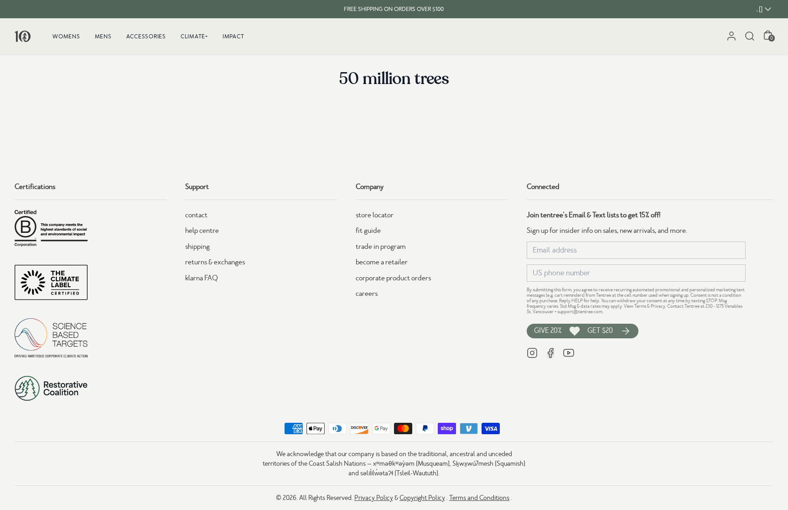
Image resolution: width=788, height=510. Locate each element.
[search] (749, 36)
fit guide (368, 230)
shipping (197, 246)
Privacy (658, 306)
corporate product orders (393, 278)
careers (367, 293)
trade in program (381, 246)
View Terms (635, 306)
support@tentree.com (579, 312)
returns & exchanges (215, 262)
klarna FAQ (201, 278)
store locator (375, 215)
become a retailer (382, 262)
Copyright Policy (422, 498)
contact (196, 215)
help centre (202, 230)
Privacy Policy (373, 498)
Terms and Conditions (479, 498)
